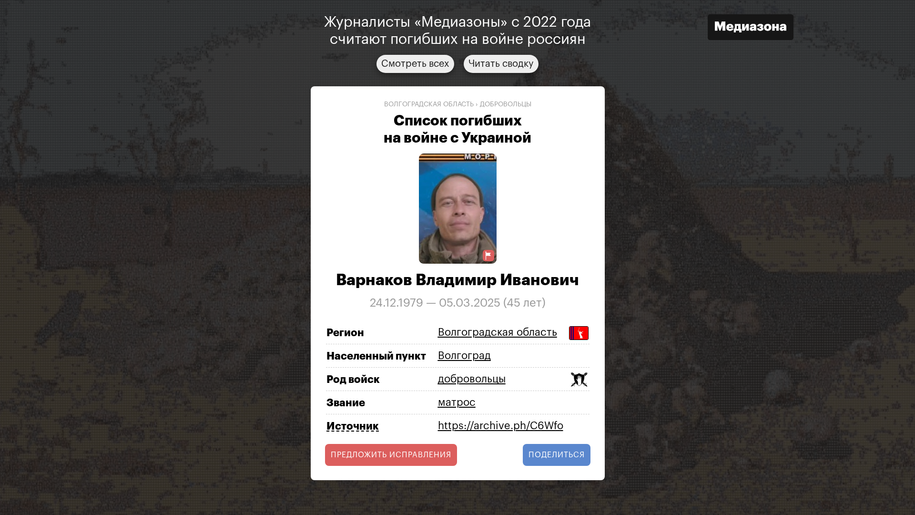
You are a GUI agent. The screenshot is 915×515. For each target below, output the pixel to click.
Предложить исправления (391, 455)
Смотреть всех (415, 64)
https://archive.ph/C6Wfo (500, 426)
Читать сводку (501, 64)
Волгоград (464, 355)
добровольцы (505, 104)
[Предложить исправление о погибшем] (488, 255)
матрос (457, 402)
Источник (352, 426)
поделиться (557, 455)
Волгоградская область (429, 104)
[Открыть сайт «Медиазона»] (751, 28)
